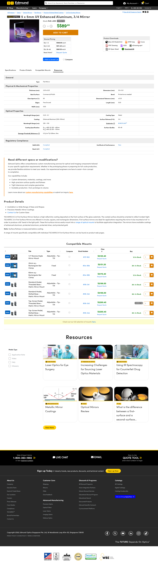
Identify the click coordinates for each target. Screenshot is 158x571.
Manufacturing (22, 8)
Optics (19, 12)
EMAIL (98, 457)
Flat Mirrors (37, 12)
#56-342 (86, 294)
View (119, 145)
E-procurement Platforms (87, 508)
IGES (125, 45)
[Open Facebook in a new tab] (107, 534)
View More (49, 427)
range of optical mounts (85, 222)
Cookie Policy (21, 536)
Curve (142, 42)
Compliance (10, 508)
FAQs (44, 491)
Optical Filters (47, 507)
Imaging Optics (48, 514)
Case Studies (11, 505)
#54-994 (86, 265)
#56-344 (86, 313)
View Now (60, 371)
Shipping (45, 484)
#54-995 (86, 275)
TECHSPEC (11, 512)
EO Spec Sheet (113, 49)
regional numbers (27, 461)
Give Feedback (47, 494)
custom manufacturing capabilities (39, 192)
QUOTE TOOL (131, 457)
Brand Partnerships (13, 515)
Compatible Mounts (43, 70)
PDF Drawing (113, 45)
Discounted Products (85, 501)
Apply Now (124, 497)
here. (71, 192)
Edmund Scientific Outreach (87, 505)
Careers (9, 498)
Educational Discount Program (88, 494)
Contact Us (148, 8)
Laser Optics (47, 511)
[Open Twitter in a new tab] (115, 534)
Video (14, 358)
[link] (146, 2)
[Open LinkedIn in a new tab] (130, 534)
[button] (138, 8)
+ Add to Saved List (51, 59)
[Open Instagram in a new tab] (138, 534)
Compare (69, 59)
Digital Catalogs (120, 487)
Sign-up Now (113, 471)
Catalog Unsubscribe (121, 491)
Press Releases (11, 501)
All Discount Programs (86, 484)
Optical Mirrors (27, 12)
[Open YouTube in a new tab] (123, 534)
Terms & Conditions (34, 536)
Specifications (10, 70)
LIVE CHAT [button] (62, 457)
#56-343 (86, 303)
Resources (58, 70)
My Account (132, 4)
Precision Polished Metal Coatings (54, 12)
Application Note (18, 355)
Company (43, 8)
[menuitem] (12, 8)
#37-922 (86, 257)
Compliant (46, 145)
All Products (11, 12)
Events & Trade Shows (13, 491)
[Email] (143, 12)
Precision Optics (48, 504)
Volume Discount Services (86, 491)
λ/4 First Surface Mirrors (73, 12)
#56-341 (86, 284)
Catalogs (119, 484)
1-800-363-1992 (137, 8)
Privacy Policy (11, 536)
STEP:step (131, 42)
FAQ (13, 362)
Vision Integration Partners (87, 487)
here (94, 322)
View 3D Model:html (115, 42)
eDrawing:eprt (137, 45)
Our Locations (11, 494)
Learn (34, 8)
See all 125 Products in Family (133, 12)
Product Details (26, 70)
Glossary (15, 366)
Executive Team (11, 487)
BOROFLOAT (122, 123)
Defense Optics (47, 518)
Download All (129, 49)
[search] (78, 3)
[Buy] (152, 257)
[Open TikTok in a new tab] (146, 534)
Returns (45, 487)
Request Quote (61, 52)
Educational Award (85, 498)
